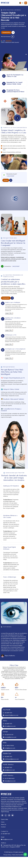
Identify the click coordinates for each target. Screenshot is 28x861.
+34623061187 (10, 176)
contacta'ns (5, 298)
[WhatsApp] (25, 854)
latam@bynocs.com (10, 781)
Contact (3, 827)
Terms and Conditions (18, 855)
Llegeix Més (8, 313)
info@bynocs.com (7, 839)
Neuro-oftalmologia (9, 577)
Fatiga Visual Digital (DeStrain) (9, 548)
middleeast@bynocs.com (12, 759)
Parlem (6, 180)
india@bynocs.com (10, 748)
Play (14, 198)
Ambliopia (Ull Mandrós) (11, 486)
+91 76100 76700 (9, 745)
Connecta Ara (6, 32)
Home (2, 822)
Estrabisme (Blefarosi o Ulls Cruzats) (10, 516)
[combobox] (21, 2)
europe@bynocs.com (10, 737)
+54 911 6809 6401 (9, 778)
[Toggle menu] (25, 3)
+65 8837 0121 (8, 712)
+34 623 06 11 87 (8, 734)
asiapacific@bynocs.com (11, 715)
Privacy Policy (7, 855)
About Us (3, 824)
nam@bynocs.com (10, 770)
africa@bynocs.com (10, 726)
